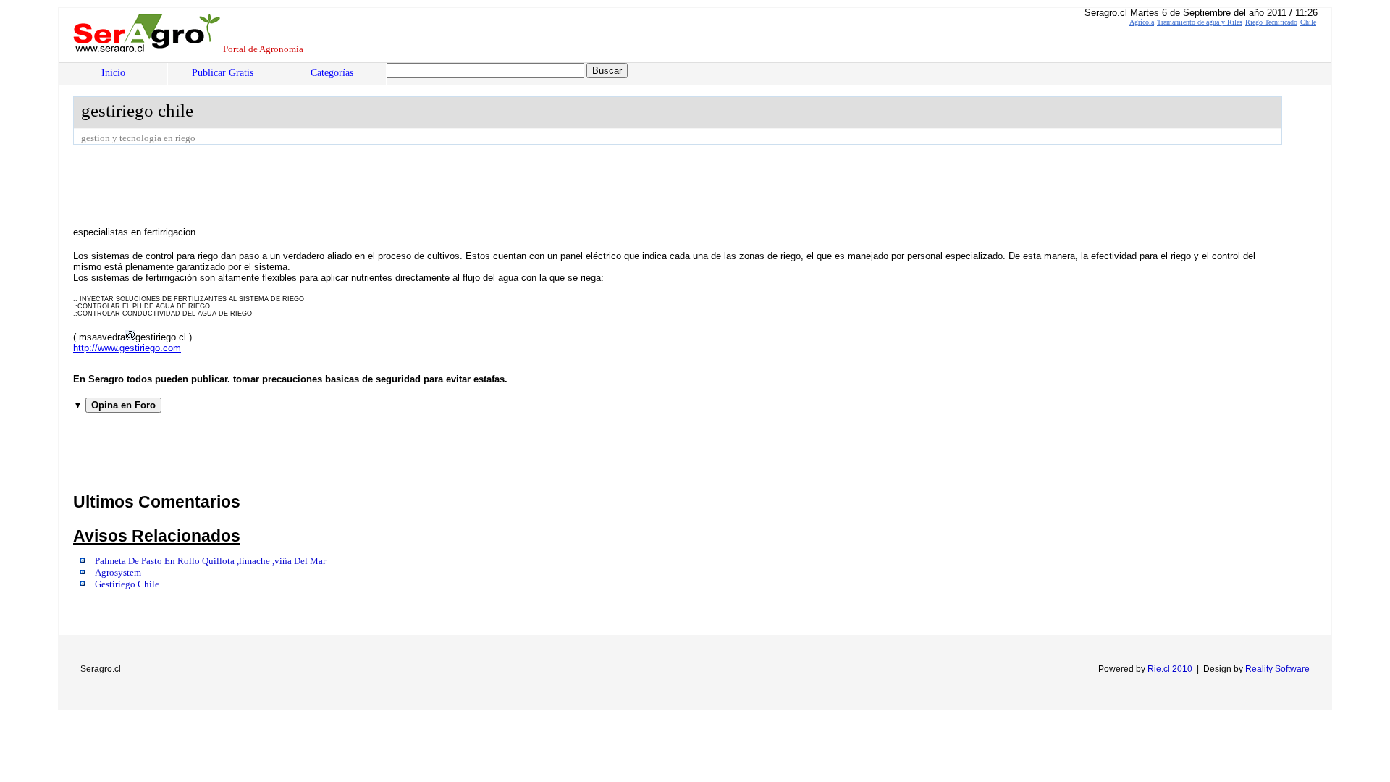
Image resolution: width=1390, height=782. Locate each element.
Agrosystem (118, 573)
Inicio (113, 72)
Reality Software (1277, 669)
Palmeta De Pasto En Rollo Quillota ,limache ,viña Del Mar (210, 561)
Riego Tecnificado (1271, 22)
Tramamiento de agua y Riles (1199, 22)
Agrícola (1141, 22)
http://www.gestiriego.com (127, 347)
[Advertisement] (336, 184)
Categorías (332, 72)
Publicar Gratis (222, 72)
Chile (1308, 22)
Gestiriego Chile (127, 584)
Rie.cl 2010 (1169, 669)
